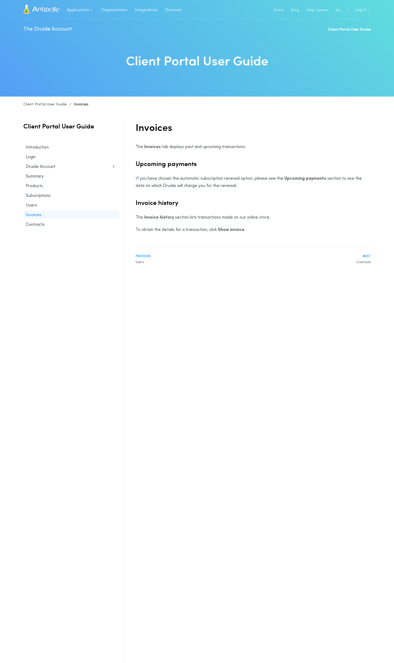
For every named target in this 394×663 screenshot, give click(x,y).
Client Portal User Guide (349, 29)
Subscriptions (38, 195)
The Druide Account (47, 28)
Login (31, 157)
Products (34, 186)
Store (279, 9)
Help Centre (317, 9)
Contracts (35, 224)
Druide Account (40, 166)
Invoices (81, 103)
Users (31, 205)
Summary (35, 176)
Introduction (37, 147)
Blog (295, 9)
